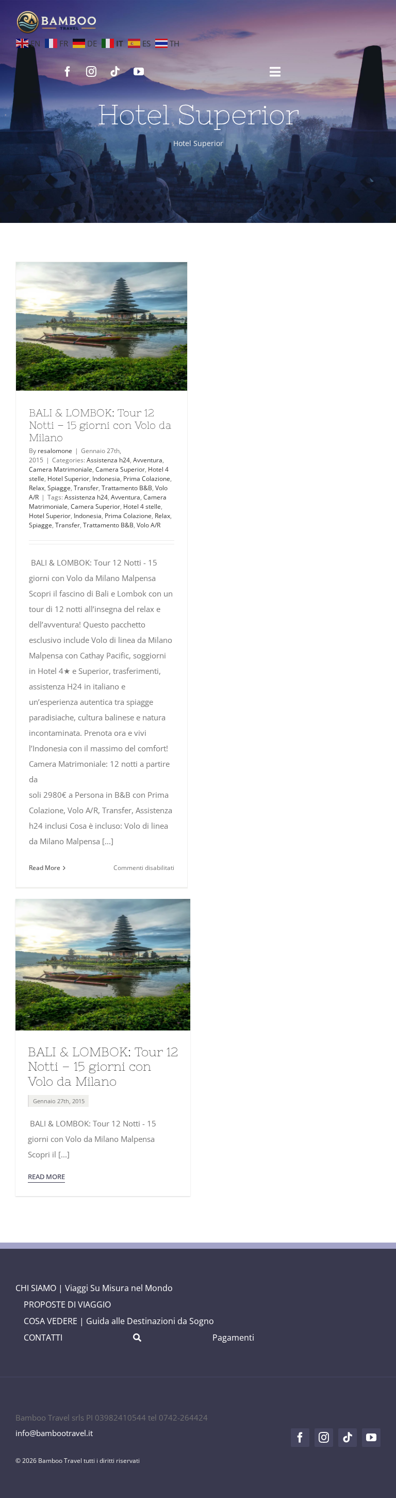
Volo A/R (148, 525)
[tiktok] (115, 71)
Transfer (86, 488)
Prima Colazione (146, 478)
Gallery (120, 326)
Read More (44, 867)
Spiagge (59, 488)
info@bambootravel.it (54, 1433)
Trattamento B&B (127, 488)
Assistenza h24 (108, 460)
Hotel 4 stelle (142, 506)
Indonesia (106, 478)
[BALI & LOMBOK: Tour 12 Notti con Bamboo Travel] (102, 902)
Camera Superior (120, 469)
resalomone (55, 450)
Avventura (147, 460)
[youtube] (138, 71)
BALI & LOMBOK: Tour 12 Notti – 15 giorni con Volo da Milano (82, 326)
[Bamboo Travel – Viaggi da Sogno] (56, 14)
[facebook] (67, 71)
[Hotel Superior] (101, 326)
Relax (36, 488)
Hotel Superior (68, 478)
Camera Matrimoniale (60, 469)
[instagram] (91, 71)
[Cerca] (137, 1337)
